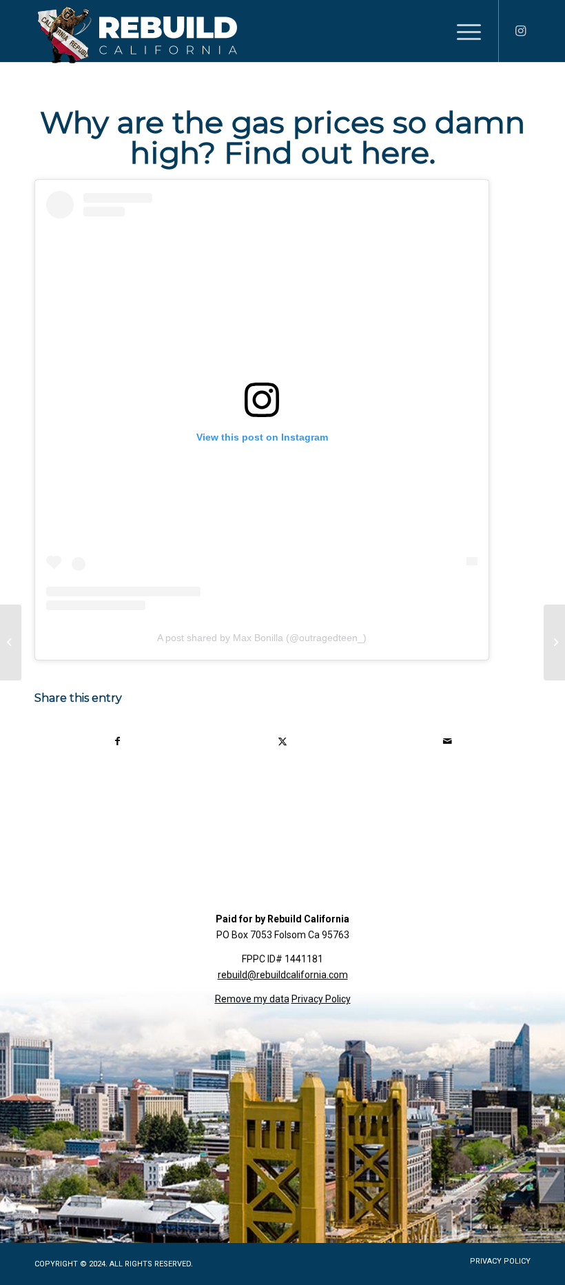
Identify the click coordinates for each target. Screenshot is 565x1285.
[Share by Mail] (448, 741)
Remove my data (252, 998)
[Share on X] (282, 741)
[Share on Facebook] (117, 741)
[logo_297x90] (136, 34)
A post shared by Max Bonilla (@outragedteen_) (262, 637)
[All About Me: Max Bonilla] (10, 642)
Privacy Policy (321, 998)
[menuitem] (462, 31)
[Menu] (462, 31)
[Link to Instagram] (520, 31)
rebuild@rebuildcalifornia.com (283, 974)
